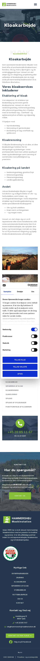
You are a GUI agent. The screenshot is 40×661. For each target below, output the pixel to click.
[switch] (34, 336)
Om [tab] (32, 291)
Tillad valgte (20, 367)
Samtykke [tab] (7, 291)
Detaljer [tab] (20, 291)
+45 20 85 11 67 (20, 432)
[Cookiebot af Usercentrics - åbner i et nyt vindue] (28, 285)
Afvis (20, 374)
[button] (35, 4)
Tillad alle (20, 360)
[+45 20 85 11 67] (20, 423)
